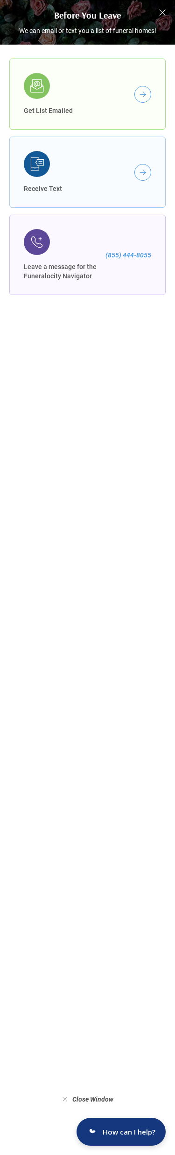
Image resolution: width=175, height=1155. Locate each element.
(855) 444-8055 (128, 255)
